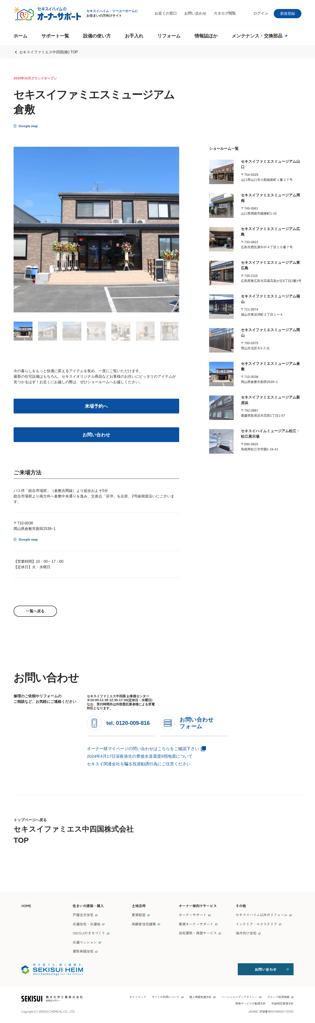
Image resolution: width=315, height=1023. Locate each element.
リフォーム (169, 35)
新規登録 (287, 13)
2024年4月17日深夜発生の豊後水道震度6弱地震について (140, 756)
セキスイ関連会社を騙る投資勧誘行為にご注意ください (139, 764)
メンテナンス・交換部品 (257, 35)
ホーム (20, 35)
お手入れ (134, 35)
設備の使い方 (97, 35)
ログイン (260, 13)
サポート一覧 (55, 35)
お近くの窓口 (166, 13)
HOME (26, 905)
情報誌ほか (206, 35)
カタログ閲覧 (225, 13)
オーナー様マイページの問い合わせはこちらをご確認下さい (143, 748)
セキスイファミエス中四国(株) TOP (48, 52)
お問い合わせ (195, 13)
